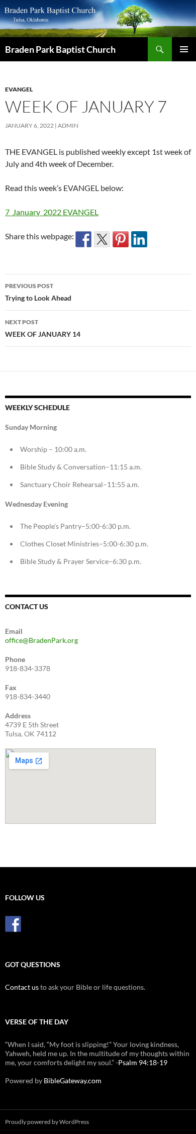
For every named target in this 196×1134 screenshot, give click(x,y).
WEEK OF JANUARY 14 (42, 328)
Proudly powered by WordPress (47, 1121)
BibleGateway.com (73, 1080)
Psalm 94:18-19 (142, 1062)
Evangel (19, 89)
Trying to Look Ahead (38, 292)
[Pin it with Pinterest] (121, 239)
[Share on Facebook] (83, 239)
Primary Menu (184, 49)
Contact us (22, 987)
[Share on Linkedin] (139, 239)
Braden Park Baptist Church (60, 49)
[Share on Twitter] (102, 239)
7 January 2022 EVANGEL (52, 212)
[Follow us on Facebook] (13, 924)
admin (68, 125)
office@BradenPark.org (41, 640)
